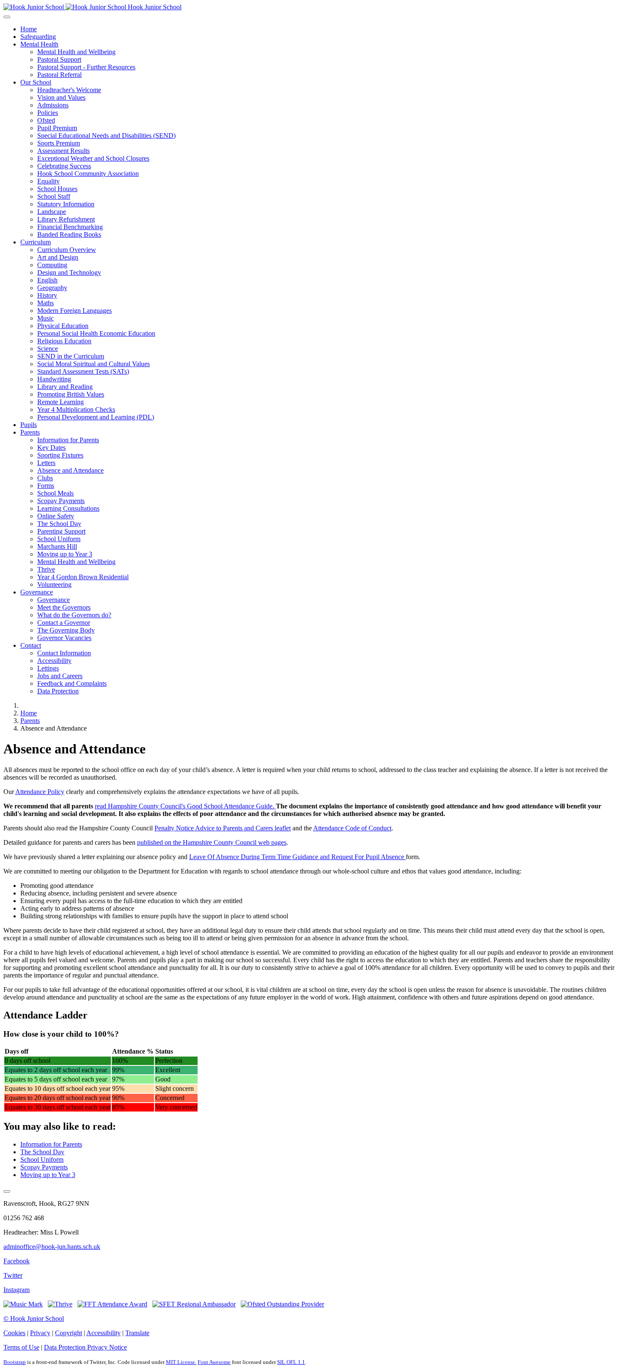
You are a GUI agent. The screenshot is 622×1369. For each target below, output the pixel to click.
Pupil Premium (57, 127)
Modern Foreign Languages (74, 310)
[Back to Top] (6, 1191)
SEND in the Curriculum (70, 356)
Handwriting (54, 379)
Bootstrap (14, 1362)
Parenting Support (61, 531)
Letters (46, 462)
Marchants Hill (57, 546)
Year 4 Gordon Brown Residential (83, 576)
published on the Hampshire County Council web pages (211, 842)
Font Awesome (214, 1362)
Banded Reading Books (69, 234)
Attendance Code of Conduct (352, 828)
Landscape (51, 211)
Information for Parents (68, 440)
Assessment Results (63, 150)
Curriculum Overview (66, 249)
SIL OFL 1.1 (291, 1362)
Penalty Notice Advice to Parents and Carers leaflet (222, 828)
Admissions (53, 105)
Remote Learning (60, 401)
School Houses (57, 188)
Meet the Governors (64, 607)
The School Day (59, 523)
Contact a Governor (63, 622)
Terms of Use (21, 1347)
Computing (52, 264)
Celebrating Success (64, 166)
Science (47, 348)
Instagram (16, 1289)
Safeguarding (38, 36)
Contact (30, 645)
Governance (36, 592)
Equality (48, 181)
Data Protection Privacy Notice (85, 1347)
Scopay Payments (61, 500)
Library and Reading (65, 386)
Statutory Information (65, 204)
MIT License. (181, 1362)
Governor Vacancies (64, 637)
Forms (45, 485)
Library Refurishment (66, 219)
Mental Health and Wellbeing (76, 51)
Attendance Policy (39, 791)
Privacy (40, 1332)
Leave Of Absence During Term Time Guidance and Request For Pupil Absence (297, 856)
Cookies (14, 1332)
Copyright (68, 1332)
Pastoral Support (59, 59)
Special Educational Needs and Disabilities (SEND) (106, 135)
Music (45, 318)
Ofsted (46, 120)
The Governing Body (66, 630)
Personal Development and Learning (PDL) (95, 417)
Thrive (46, 569)
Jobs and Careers (60, 675)
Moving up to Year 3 (64, 554)
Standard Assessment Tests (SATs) (83, 371)
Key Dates (51, 447)
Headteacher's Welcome (69, 89)
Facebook (16, 1261)
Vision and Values (61, 97)
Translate (137, 1332)
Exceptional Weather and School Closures (93, 158)
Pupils (28, 424)
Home (28, 29)
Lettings (48, 668)
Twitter (12, 1275)
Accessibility (54, 660)
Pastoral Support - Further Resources (86, 67)
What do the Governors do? (74, 615)
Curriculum (35, 242)
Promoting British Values (70, 394)
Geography (52, 287)
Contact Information (64, 653)
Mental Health (39, 44)
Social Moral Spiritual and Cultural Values (93, 363)
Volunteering (54, 584)
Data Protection (58, 691)
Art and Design (57, 257)
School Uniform (58, 538)
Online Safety (55, 516)
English (47, 280)
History (47, 295)
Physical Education (62, 325)
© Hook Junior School (33, 1318)
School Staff (53, 196)
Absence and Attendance (70, 470)
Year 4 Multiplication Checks (76, 409)
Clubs (45, 478)
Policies (47, 112)
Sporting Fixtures (60, 455)
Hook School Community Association (88, 173)
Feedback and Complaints (72, 683)
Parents (30, 432)
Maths (45, 303)
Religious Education (64, 341)
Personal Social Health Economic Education (96, 333)
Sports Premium (58, 143)
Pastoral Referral (59, 74)
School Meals (55, 493)
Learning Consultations (68, 508)
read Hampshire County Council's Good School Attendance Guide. (185, 806)
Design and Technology (69, 272)
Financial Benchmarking (70, 226)
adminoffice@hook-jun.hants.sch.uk (51, 1246)
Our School (35, 82)
